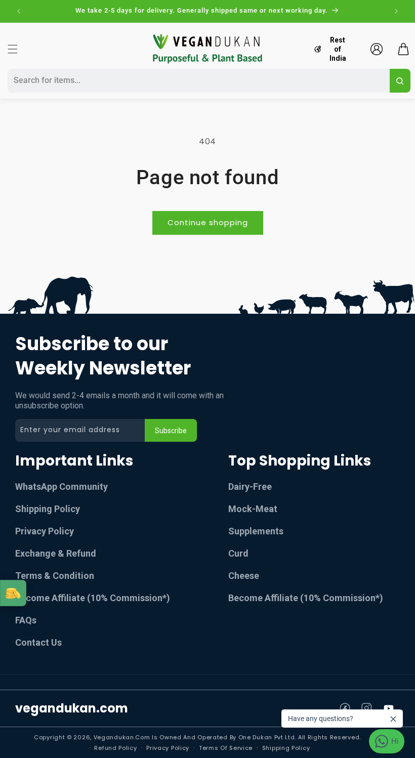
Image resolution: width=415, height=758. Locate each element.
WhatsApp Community (61, 486)
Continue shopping (208, 222)
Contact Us (38, 642)
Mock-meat (252, 508)
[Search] (400, 81)
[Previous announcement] (19, 11)
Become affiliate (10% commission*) (305, 598)
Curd (238, 553)
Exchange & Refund (55, 553)
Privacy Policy (44, 531)
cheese (243, 575)
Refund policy (115, 748)
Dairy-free (250, 486)
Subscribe (171, 431)
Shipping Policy (47, 508)
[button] (13, 49)
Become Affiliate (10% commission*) (92, 598)
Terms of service (226, 748)
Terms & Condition (54, 575)
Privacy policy (167, 748)
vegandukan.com (71, 708)
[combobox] (197, 80)
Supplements (255, 531)
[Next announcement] (396, 11)
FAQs (25, 620)
